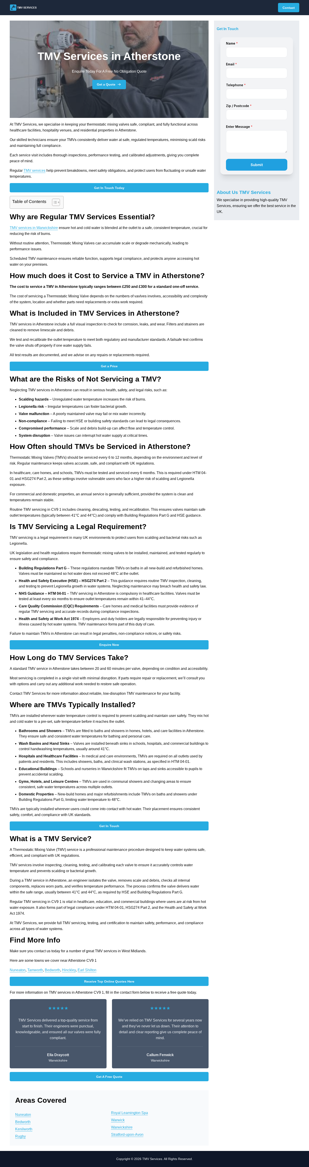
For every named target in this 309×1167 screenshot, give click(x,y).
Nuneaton (18, 970)
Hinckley (69, 970)
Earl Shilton (87, 970)
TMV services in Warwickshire (34, 228)
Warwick (118, 1120)
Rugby (20, 1136)
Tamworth (35, 970)
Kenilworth (23, 1129)
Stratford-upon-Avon (127, 1134)
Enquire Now (109, 645)
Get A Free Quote (109, 1077)
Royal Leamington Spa (129, 1113)
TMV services (34, 170)
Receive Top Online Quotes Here (109, 981)
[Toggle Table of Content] (54, 202)
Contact (289, 8)
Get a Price (109, 366)
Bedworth (52, 970)
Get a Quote (106, 84)
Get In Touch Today (109, 188)
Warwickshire (122, 1127)
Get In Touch (109, 826)
